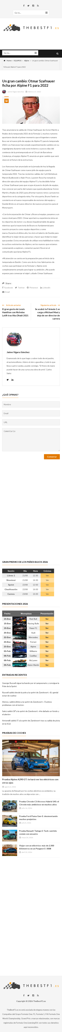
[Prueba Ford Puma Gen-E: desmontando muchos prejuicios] (9, 821)
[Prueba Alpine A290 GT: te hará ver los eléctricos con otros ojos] (31, 758)
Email (7, 292)
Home (9, 60)
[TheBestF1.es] (31, 27)
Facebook (8, 287)
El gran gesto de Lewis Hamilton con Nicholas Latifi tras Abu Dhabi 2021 (15, 312)
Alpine (26, 60)
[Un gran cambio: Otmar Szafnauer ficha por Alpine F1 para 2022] (31, 110)
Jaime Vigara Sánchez (15, 92)
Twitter (21, 287)
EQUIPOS (17, 60)
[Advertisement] (31, 936)
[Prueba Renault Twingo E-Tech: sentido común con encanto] (9, 835)
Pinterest (33, 287)
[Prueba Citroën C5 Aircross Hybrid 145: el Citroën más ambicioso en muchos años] (9, 806)
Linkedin (46, 287)
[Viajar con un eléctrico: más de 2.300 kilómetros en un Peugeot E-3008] (9, 850)
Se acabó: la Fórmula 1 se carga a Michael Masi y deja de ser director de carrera (47, 314)
